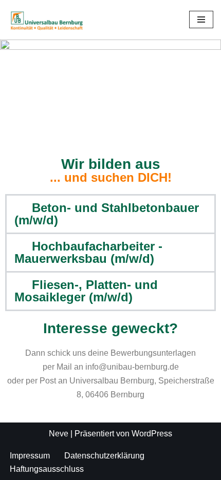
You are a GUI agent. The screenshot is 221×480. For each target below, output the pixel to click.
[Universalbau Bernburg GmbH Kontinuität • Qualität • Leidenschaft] (47, 19)
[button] (110, 214)
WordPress (152, 433)
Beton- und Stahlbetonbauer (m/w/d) (106, 214)
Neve (58, 433)
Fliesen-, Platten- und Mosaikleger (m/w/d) (86, 291)
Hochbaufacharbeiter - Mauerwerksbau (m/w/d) (88, 252)
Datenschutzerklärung (104, 455)
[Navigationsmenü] (201, 19)
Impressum (30, 455)
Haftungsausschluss (47, 469)
